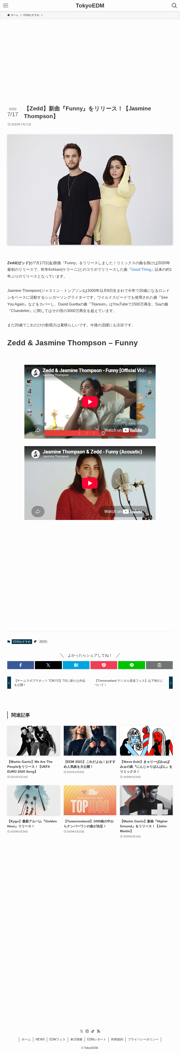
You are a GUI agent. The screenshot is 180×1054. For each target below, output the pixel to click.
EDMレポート (96, 1039)
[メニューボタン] (5, 5)
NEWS (40, 1039)
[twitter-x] (81, 1031)
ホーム (26, 1039)
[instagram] (87, 1031)
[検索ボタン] (174, 5)
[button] (20, 665)
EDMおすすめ (22, 641)
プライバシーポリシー (143, 1039)
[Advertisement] (90, 54)
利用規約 (117, 1039)
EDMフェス (57, 1039)
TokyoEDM (90, 5)
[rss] (98, 1031)
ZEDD (43, 641)
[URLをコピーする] (159, 665)
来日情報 (76, 1039)
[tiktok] (93, 1031)
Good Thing (141, 269)
